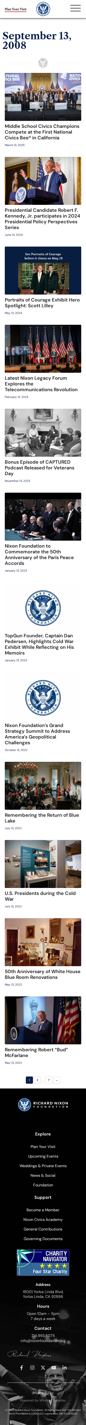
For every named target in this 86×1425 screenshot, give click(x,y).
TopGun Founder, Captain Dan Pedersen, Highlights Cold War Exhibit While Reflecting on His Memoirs (39, 644)
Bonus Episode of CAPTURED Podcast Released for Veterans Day (39, 468)
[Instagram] (32, 1367)
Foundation (43, 1185)
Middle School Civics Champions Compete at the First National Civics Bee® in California (42, 132)
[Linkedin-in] (64, 1367)
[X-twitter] (43, 1367)
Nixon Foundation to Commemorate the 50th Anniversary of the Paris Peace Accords (39, 554)
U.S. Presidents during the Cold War (40, 896)
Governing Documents (43, 1238)
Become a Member (43, 1209)
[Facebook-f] (21, 1367)
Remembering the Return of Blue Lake (42, 818)
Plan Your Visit (43, 1146)
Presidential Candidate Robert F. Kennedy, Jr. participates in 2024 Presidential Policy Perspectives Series (42, 219)
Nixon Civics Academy (43, 1219)
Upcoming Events (43, 1156)
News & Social (43, 1175)
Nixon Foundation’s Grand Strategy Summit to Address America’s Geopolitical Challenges (37, 734)
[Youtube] (54, 1367)
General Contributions (43, 1229)
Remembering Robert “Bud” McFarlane (36, 1052)
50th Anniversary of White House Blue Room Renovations (43, 974)
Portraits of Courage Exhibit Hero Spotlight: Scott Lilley (42, 303)
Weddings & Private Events (43, 1165)
